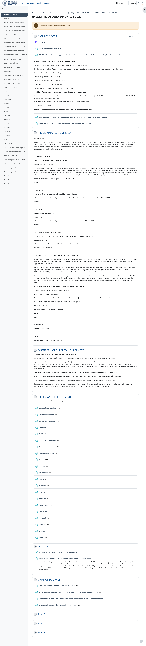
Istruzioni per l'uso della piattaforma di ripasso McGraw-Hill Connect (15, 39)
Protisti (6, 91)
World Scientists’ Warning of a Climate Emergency (15, 148)
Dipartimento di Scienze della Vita (43, 13)
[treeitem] (14, 27)
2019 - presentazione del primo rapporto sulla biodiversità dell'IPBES (15, 152)
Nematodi (7, 115)
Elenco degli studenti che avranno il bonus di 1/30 (15, 172)
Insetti (6, 140)
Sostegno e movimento (12, 67)
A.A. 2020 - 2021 (113, 13)
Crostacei (7, 132)
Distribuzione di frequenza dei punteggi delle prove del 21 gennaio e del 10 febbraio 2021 (15, 35)
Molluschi (7, 107)
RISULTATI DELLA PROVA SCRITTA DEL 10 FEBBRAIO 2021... (15, 31)
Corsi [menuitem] (39, 3)
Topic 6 (6, 176)
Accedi (140, 3)
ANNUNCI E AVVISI (11, 15)
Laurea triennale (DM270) (65, 13)
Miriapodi (7, 127)
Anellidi (6, 111)
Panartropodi (8, 119)
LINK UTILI (8, 144)
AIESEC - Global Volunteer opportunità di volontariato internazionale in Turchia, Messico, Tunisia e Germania (15, 27)
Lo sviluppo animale (11, 63)
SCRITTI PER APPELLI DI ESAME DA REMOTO (15, 51)
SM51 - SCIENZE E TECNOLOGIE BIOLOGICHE (91, 13)
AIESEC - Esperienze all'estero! (14, 23)
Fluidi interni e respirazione (13, 75)
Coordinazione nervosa (12, 79)
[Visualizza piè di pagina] (141, 641)
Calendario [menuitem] (31, 3)
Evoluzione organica (11, 87)
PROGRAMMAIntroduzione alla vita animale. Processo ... (15, 47)
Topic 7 (6, 180)
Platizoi (6, 103)
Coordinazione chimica (12, 83)
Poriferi (6, 95)
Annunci (7, 19)
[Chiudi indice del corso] (2, 9)
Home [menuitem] (23, 3)
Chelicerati (7, 123)
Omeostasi (8, 71)
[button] (121, 3)
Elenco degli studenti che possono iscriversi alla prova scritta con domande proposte (15, 168)
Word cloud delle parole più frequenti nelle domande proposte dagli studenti (15, 164)
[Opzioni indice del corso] (26, 9)
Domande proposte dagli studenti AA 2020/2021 (15, 160)
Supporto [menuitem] (47, 3)
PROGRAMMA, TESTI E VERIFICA (15, 43)
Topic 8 (6, 184)
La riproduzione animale (12, 59)
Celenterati (8, 99)
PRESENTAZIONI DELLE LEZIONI (15, 55)
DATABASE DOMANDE (11, 156)
